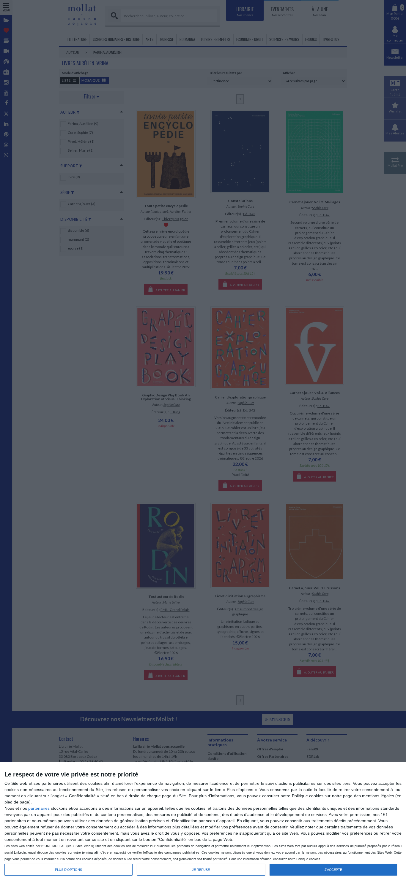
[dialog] (203, 823)
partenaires (39, 808)
